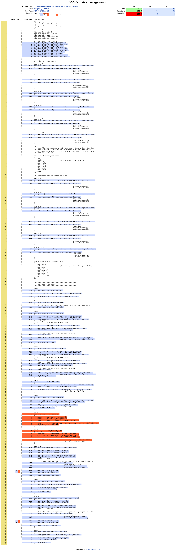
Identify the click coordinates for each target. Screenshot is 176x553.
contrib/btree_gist (48, 6)
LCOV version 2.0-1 (93, 549)
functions (75, 6)
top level (37, 6)
